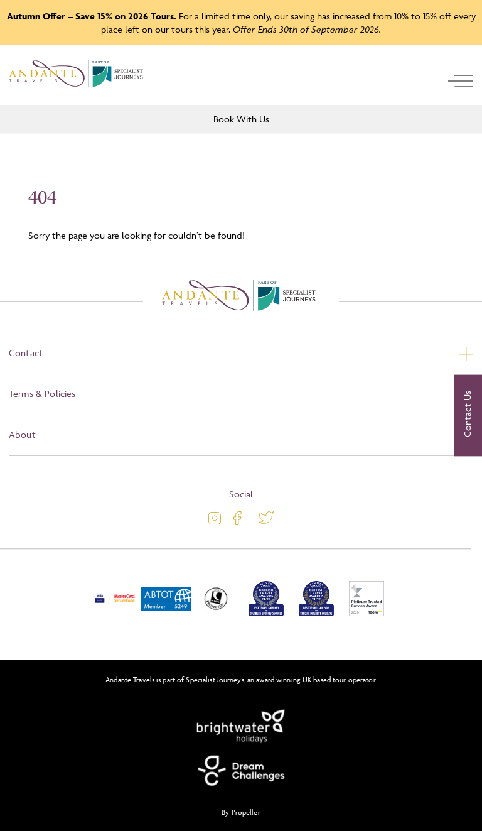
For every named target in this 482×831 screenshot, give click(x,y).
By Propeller (241, 812)
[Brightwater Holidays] (241, 727)
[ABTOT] (166, 613)
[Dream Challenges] (241, 771)
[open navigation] (460, 81)
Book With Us (241, 119)
